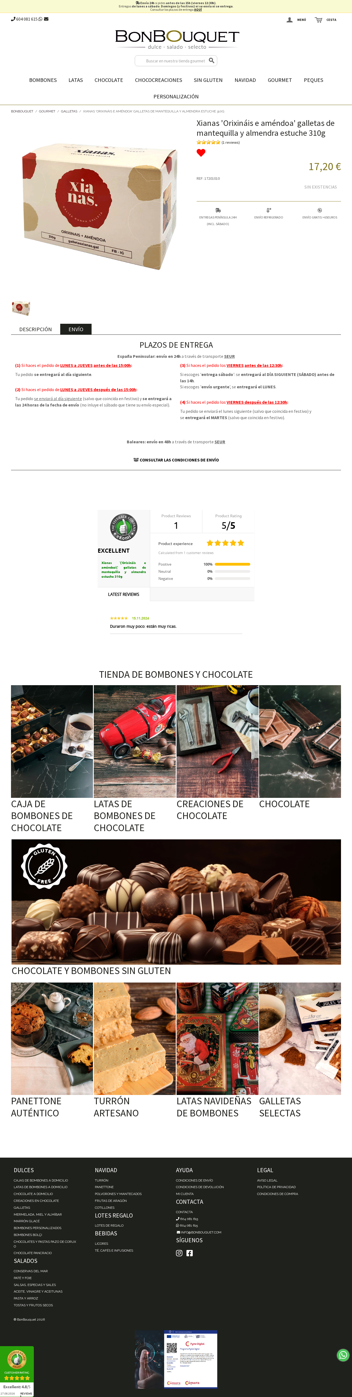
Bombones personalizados (37, 1228)
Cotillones (104, 1208)
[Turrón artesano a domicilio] (135, 1039)
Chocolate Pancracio (33, 1253)
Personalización (176, 96)
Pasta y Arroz (26, 1298)
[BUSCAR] (211, 60)
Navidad (245, 79)
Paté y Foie (23, 1278)
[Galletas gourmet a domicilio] (300, 1039)
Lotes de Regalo (109, 1225)
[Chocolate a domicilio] (300, 741)
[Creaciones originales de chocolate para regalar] (217, 741)
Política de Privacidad (276, 1187)
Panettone (104, 1187)
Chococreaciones (158, 79)
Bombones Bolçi (28, 1235)
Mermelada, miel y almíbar (38, 1214)
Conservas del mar (31, 1271)
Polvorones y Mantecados (118, 1194)
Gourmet (280, 79)
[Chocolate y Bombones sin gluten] (176, 902)
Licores (101, 1244)
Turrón (101, 1180)
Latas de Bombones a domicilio (40, 1187)
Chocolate (109, 79)
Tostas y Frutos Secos (33, 1305)
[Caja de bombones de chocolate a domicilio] (52, 741)
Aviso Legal (267, 1180)
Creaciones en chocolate (36, 1201)
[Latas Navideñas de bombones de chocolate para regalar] (217, 1039)
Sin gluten (208, 79)
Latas (75, 79)
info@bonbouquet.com (200, 1232)
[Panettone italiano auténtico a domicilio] (52, 1039)
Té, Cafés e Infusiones (114, 1250)
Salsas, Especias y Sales (35, 1285)
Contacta (184, 1212)
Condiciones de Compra (277, 1194)
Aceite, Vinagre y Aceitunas (38, 1291)
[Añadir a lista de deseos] (269, 153)
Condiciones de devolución (200, 1187)
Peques (313, 79)
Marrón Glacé (27, 1221)
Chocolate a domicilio (33, 1194)
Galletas (69, 111)
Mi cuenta (185, 1194)
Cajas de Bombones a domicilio (41, 1180)
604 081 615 (26, 19)
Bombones (43, 79)
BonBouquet (22, 111)
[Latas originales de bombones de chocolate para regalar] (135, 741)
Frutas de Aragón (111, 1201)
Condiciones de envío (194, 1180)
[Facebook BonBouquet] (179, 1253)
